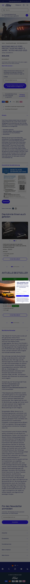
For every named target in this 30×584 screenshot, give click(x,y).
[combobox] (22, 293)
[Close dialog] (29, 281)
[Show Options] (28, 293)
